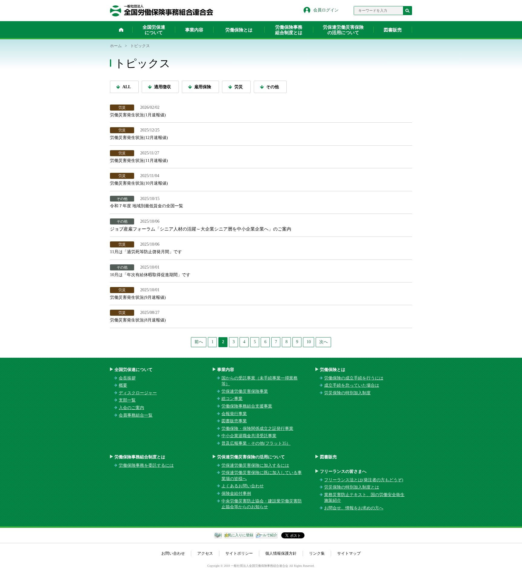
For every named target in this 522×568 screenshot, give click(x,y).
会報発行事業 (234, 413)
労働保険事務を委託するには (146, 465)
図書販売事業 (234, 421)
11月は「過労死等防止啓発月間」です (146, 252)
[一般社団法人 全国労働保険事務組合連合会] (161, 11)
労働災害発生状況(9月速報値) (138, 297)
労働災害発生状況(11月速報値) (139, 160)
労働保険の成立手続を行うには (353, 378)
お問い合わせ (173, 553)
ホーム (121, 29)
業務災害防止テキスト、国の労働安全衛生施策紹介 (364, 497)
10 (309, 342)
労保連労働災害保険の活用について (343, 30)
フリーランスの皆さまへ (343, 471)
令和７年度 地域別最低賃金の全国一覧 (146, 206)
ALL (126, 87)
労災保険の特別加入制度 (347, 393)
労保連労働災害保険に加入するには (255, 465)
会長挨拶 (127, 378)
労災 (238, 87)
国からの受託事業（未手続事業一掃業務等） (259, 381)
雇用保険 (202, 87)
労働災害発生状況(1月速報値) (138, 115)
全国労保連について (154, 30)
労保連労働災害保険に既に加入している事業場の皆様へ (261, 475)
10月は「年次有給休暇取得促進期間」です (150, 275)
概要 (123, 385)
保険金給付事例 (236, 493)
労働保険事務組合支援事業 (246, 406)
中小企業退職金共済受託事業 (248, 436)
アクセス (205, 553)
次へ (323, 342)
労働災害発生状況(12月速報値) (140, 137)
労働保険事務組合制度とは (288, 30)
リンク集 (317, 553)
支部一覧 (127, 400)
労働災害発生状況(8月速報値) (138, 320)
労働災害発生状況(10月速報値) (139, 183)
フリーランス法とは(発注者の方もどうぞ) (363, 480)
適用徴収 (162, 87)
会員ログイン (326, 10)
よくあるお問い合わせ (242, 486)
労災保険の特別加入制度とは (351, 487)
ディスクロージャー (138, 393)
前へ (199, 342)
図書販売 (393, 29)
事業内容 (194, 29)
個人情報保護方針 (281, 553)
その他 (272, 87)
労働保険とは (239, 29)
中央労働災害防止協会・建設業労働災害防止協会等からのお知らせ (261, 504)
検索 (407, 10)
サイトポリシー (239, 553)
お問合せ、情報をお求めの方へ (353, 508)
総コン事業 (232, 398)
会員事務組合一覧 (136, 415)
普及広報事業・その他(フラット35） (256, 443)
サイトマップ (349, 553)
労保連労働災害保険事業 (244, 391)
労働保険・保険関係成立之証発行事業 (257, 428)
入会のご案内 (131, 407)
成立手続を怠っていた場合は (351, 385)
